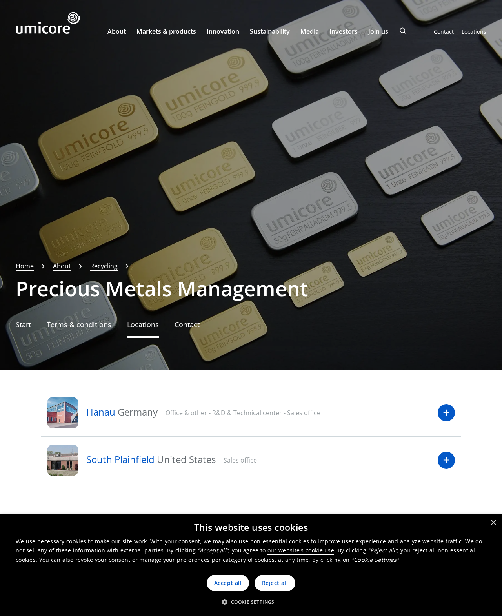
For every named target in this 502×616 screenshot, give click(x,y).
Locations (474, 31)
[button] (250, 602)
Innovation (223, 31)
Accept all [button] (228, 583)
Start (23, 324)
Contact (444, 31)
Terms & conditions (79, 324)
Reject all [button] (275, 583)
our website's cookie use (300, 550)
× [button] (493, 523)
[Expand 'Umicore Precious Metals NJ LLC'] (446, 460)
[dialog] (251, 565)
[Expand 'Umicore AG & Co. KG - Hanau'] (446, 412)
